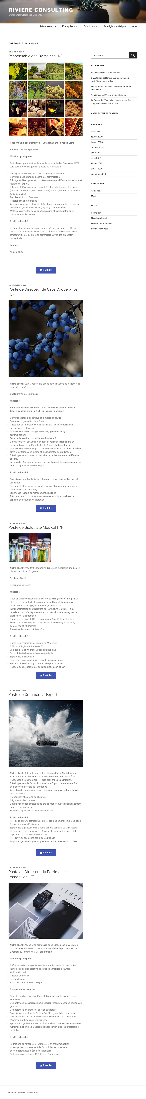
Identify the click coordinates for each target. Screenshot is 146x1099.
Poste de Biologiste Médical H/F (35, 527)
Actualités (95, 190)
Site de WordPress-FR (101, 228)
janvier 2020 (97, 142)
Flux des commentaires (101, 223)
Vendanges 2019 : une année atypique (108, 95)
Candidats (89, 26)
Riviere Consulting (41, 10)
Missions (95, 196)
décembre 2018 (98, 174)
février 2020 (97, 136)
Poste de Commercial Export (32, 694)
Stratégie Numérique (115, 26)
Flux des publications (100, 218)
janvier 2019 (97, 168)
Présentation (46, 26)
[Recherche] (133, 55)
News (134, 26)
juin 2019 (95, 152)
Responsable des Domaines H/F (35, 56)
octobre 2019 (97, 147)
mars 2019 (96, 158)
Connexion (96, 213)
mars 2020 (96, 131)
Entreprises (68, 26)
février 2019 (96, 163)
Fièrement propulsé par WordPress (23, 1092)
